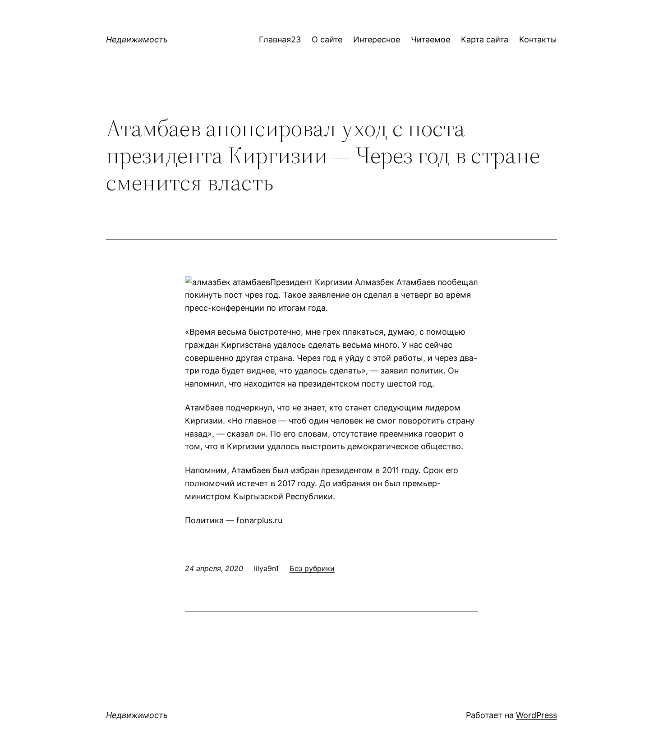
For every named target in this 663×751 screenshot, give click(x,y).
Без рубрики (312, 568)
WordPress (536, 715)
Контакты (538, 39)
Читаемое (430, 39)
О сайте (327, 39)
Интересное (376, 39)
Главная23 (280, 39)
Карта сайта (484, 39)
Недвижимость (137, 39)
